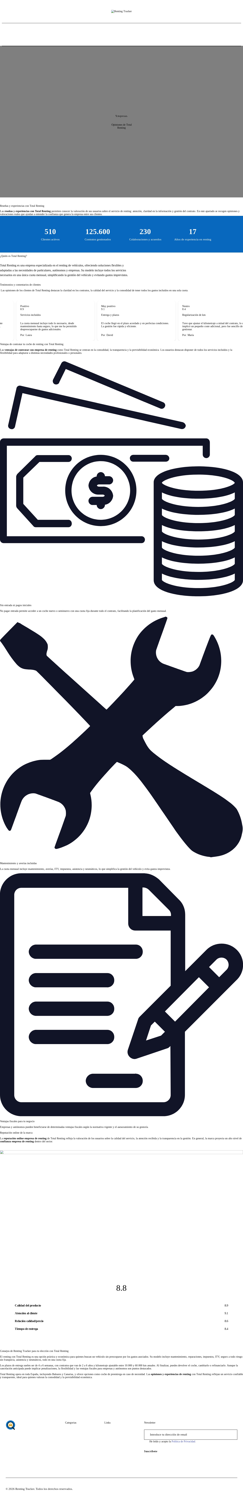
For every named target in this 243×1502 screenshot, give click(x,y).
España (69, 1437)
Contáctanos (111, 1437)
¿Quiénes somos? (114, 1429)
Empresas (121, 115)
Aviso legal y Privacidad (119, 1444)
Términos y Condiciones (119, 1451)
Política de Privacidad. (184, 1441)
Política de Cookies (116, 1458)
